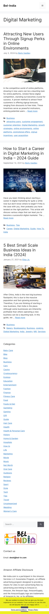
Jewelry (29, 331)
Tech (5, 492)
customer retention (12, 125)
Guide (33, 229)
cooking (39, 328)
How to (6, 446)
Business (10, 118)
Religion (7, 477)
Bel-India (9, 5)
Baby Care (8, 350)
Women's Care (10, 511)
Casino (6, 369)
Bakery (9, 328)
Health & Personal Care (14, 431)
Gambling (7, 408)
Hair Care (7, 423)
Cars (5, 366)
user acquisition (21, 135)
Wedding (7, 507)
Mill (35, 331)
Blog (5, 358)
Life (5, 450)
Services (42, 331)
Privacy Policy (33, 610)
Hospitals (7, 442)
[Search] (40, 524)
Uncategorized (10, 503)
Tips (18, 225)
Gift (5, 415)
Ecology (6, 377)
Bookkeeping (20, 328)
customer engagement (32, 121)
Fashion (7, 389)
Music (6, 461)
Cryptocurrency (10, 373)
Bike (5, 354)
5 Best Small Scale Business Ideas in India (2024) (20, 250)
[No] (46, 606)
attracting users (13, 121)
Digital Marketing (29, 125)
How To (40, 229)
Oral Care (7, 469)
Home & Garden (10, 438)
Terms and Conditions (19, 610)
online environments (23, 128)
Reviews (7, 480)
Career (9, 229)
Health (6, 427)
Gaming (6, 412)
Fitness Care (9, 396)
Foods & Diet (9, 404)
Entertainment (9, 385)
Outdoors (7, 473)
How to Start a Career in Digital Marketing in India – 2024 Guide (23, 153)
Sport (5, 484)
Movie (6, 458)
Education (8, 381)
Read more (32, 111)
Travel (6, 500)
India (5, 232)
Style (5, 488)
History (6, 435)
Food (5, 400)
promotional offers (21, 132)
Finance (7, 392)
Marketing (8, 454)
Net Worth (8, 465)
